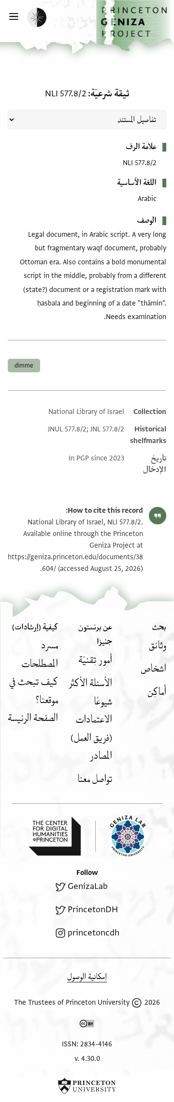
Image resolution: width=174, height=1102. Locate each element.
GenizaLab (88, 886)
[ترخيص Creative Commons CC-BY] (87, 1025)
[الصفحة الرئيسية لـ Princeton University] (87, 1086)
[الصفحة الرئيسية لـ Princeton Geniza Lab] (120, 836)
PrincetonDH (93, 909)
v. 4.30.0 (87, 1058)
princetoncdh (93, 932)
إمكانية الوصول (87, 976)
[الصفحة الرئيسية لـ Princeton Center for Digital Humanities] (55, 836)
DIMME (23, 365)
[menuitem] (157, 645)
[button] (135, 25)
